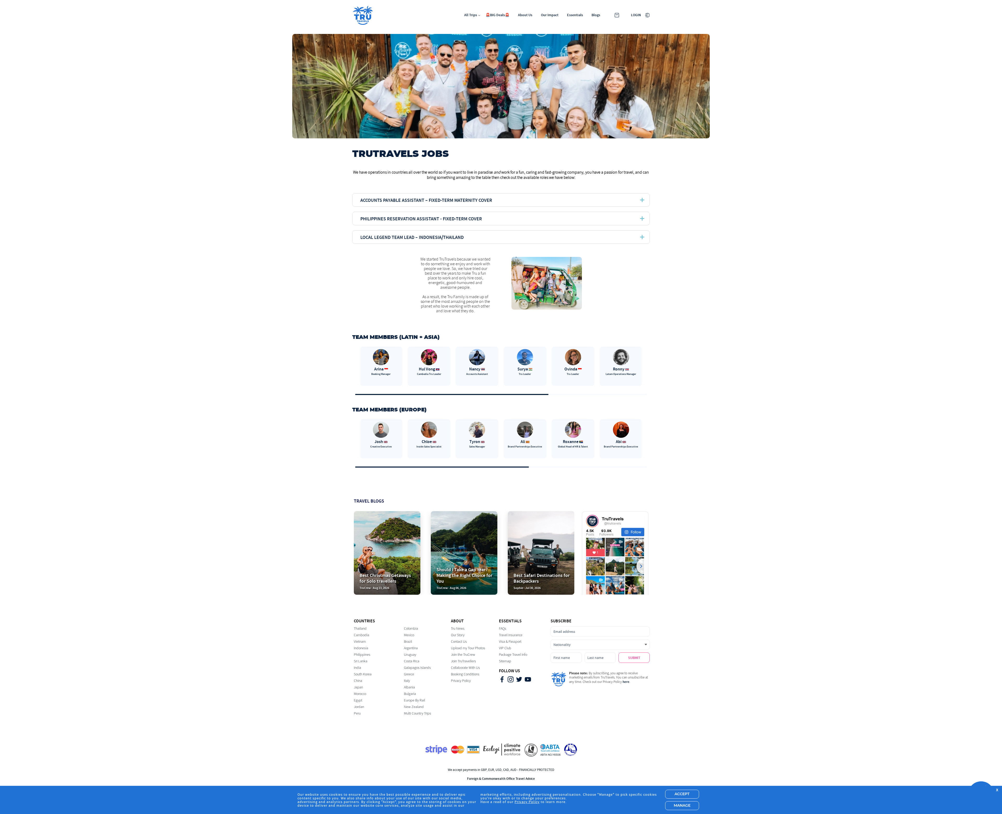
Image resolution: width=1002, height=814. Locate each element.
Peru (357, 713)
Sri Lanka (360, 661)
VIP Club (505, 648)
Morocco (360, 694)
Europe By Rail (414, 700)
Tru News (457, 628)
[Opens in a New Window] (502, 680)
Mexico (409, 635)
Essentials (575, 15)
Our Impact (549, 15)
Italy (407, 681)
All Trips (470, 15)
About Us (525, 15)
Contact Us (459, 641)
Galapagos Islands (417, 667)
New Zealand (414, 707)
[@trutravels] (592, 521)
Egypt (358, 700)
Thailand (360, 628)
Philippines (362, 654)
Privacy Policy (461, 681)
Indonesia (361, 648)
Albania (409, 687)
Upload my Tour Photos (468, 648)
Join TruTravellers (463, 661)
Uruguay (410, 654)
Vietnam (360, 641)
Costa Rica (411, 661)
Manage (682, 805)
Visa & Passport (510, 641)
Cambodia (361, 635)
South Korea (363, 674)
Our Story (457, 635)
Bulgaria (410, 694)
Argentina (411, 648)
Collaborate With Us (465, 667)
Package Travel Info (513, 654)
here (626, 682)
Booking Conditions (465, 674)
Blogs (596, 15)
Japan (358, 687)
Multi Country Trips (417, 713)
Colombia (411, 628)
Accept (682, 794)
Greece (409, 674)
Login (636, 15)
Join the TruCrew (463, 654)
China (358, 681)
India (357, 667)
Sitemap (505, 661)
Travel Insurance (510, 635)
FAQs (502, 628)
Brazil (408, 641)
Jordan (359, 707)
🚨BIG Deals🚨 (497, 15)
